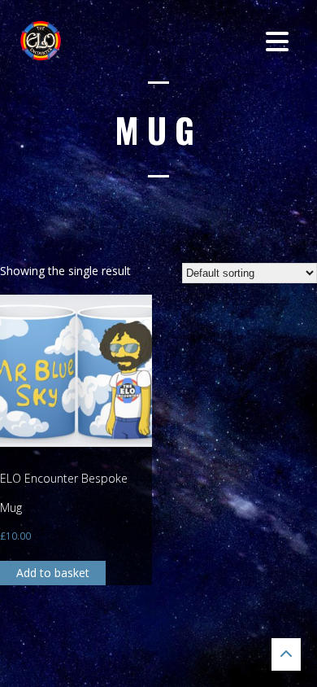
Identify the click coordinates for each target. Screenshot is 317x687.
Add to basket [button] (52, 572)
